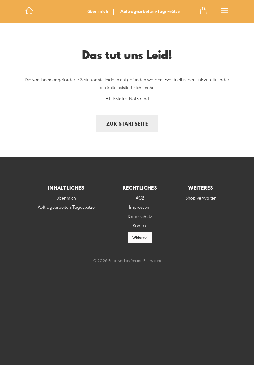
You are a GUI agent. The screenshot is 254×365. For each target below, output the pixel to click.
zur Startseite (127, 124)
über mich (97, 12)
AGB (140, 198)
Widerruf (140, 238)
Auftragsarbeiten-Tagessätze (150, 12)
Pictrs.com (152, 261)
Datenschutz (140, 217)
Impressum (140, 207)
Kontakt (140, 226)
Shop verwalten (201, 198)
